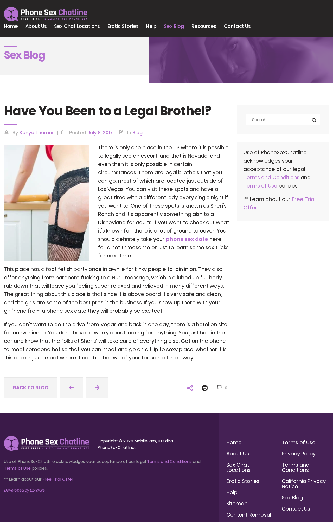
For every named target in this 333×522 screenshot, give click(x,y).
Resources (204, 26)
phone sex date (187, 239)
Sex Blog (174, 26)
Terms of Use (261, 185)
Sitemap (237, 503)
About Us (36, 26)
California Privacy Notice (304, 484)
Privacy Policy (299, 453)
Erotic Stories (123, 26)
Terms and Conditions (271, 177)
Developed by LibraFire (24, 490)
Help (151, 26)
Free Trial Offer (58, 479)
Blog (137, 132)
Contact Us (237, 26)
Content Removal (248, 514)
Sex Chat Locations (77, 26)
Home (11, 26)
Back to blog (30, 387)
